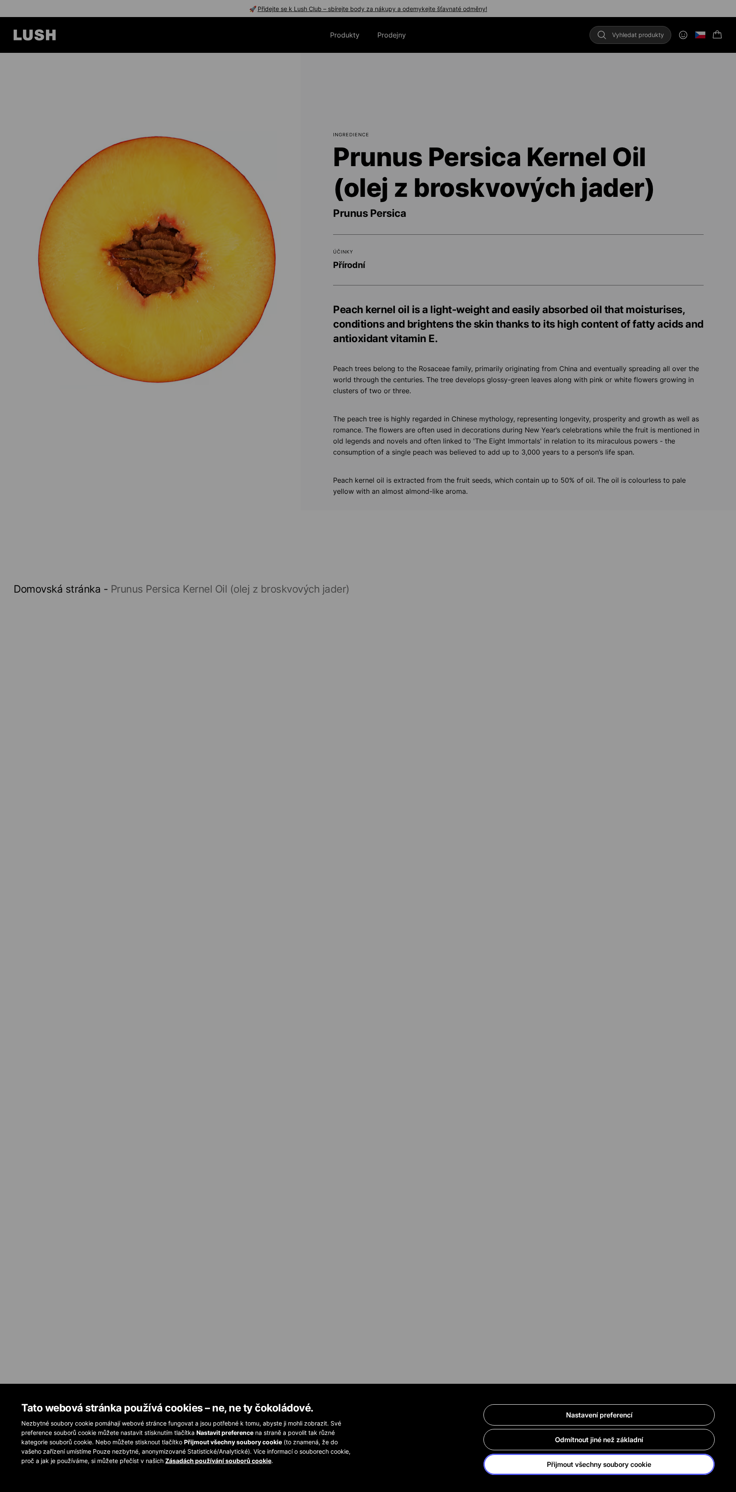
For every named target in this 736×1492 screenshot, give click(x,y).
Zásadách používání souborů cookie (218, 1460)
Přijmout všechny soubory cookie (599, 1464)
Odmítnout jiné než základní (599, 1439)
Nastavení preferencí (599, 1415)
